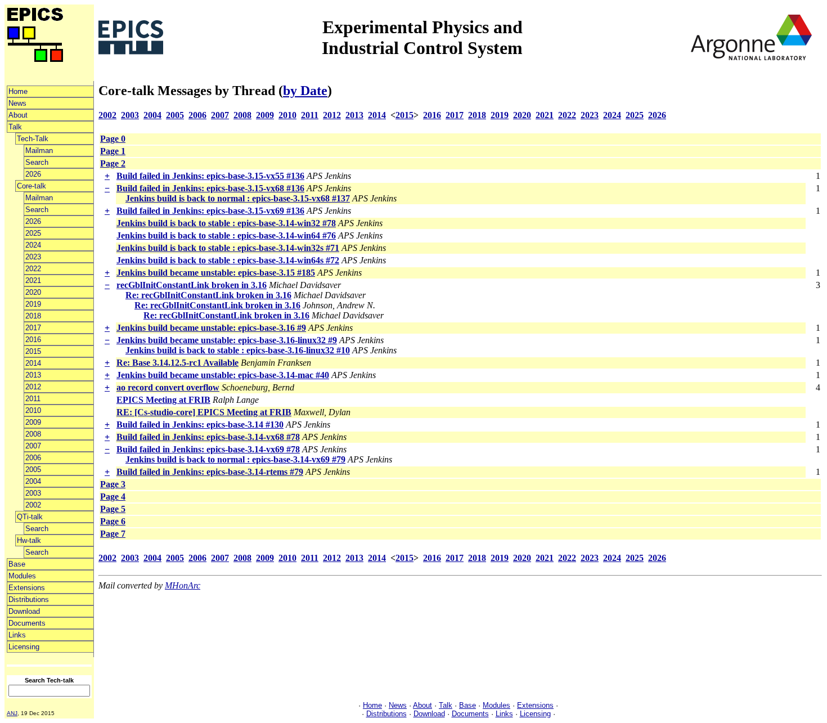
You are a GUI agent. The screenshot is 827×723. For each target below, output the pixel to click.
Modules (22, 576)
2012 (33, 387)
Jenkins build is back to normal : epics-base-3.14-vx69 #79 (235, 459)
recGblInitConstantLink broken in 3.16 (191, 285)
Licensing (23, 647)
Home (18, 91)
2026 (33, 174)
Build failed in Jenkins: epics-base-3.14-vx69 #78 (208, 449)
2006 (33, 457)
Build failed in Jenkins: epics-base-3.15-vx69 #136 (210, 210)
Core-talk (31, 186)
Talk (15, 127)
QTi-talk (30, 517)
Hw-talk (29, 540)
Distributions (28, 599)
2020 (33, 292)
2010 (33, 410)
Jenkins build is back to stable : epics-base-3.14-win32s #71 (227, 248)
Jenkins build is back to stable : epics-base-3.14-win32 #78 (226, 223)
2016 (33, 339)
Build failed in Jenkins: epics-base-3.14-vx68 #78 (208, 437)
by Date (305, 90)
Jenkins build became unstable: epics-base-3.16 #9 (211, 328)
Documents (27, 623)
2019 (33, 304)
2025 (33, 233)
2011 (33, 398)
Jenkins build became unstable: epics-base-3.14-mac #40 (222, 375)
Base (16, 564)
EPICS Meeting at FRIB (163, 400)
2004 (33, 481)
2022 (33, 268)
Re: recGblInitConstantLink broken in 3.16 (208, 295)
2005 (33, 469)
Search (36, 162)
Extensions (26, 587)
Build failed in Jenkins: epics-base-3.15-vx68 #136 (210, 188)
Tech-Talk (32, 138)
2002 (33, 505)
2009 (33, 422)
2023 (33, 257)
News (17, 103)
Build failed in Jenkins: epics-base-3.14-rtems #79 (209, 472)
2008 (33, 434)
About (18, 115)
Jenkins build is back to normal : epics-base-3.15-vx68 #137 (237, 198)
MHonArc (182, 585)
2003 (33, 493)
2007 (33, 446)
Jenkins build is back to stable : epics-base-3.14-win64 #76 (226, 235)
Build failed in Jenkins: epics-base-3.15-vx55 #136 (210, 176)
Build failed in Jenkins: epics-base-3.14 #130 (200, 424)
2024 (33, 245)
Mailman (39, 150)
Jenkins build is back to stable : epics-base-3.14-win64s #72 (227, 260)
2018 (33, 316)
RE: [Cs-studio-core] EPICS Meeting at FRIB (203, 412)
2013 (33, 375)
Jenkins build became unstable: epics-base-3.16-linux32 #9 (226, 340)
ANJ (12, 713)
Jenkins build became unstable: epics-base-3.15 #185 (215, 272)
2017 (33, 328)
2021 (33, 280)
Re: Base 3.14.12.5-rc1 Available (177, 362)
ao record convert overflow (167, 387)
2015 (33, 351)
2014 (33, 363)
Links (17, 635)
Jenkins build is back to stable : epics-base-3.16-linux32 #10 (237, 350)
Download (24, 611)
